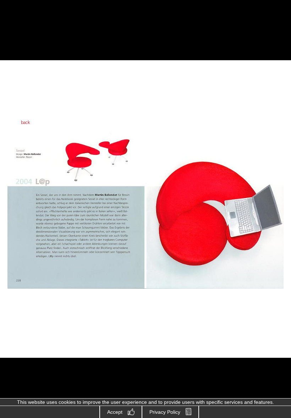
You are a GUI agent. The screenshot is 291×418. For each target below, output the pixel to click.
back (25, 122)
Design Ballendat (44, 31)
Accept (114, 412)
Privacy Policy (164, 412)
